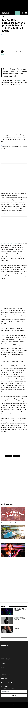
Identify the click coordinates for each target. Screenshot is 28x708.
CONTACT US (4, 669)
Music (2, 54)
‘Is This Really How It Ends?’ (9, 243)
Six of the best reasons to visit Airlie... (9, 541)
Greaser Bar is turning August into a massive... (11, 559)
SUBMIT (18, 12)
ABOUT (3, 667)
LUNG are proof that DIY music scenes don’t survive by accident (20, 609)
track (20, 80)
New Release (9, 455)
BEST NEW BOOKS (6, 674)
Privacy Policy (13, 704)
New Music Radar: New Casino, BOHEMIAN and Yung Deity (19, 627)
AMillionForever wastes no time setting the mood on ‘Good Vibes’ (19, 618)
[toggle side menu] (26, 13)
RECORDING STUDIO (6, 671)
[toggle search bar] (22, 13)
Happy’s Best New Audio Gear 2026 (8, 522)
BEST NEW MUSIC (5, 672)
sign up (14, 695)
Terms (18, 704)
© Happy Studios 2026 (5, 704)
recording (16, 455)
